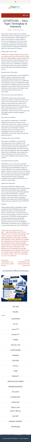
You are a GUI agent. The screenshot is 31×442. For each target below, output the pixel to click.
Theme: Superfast (23, 438)
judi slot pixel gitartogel (12, 248)
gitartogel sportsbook (10, 243)
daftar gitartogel (22, 234)
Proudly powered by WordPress (10, 438)
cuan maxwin (14, 234)
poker (18, 230)
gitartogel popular (9, 241)
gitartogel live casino (10, 239)
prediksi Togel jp (9, 252)
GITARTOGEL (4, 35)
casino (10, 230)
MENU (26, 15)
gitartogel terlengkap (21, 243)
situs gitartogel (24, 252)
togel (2, 232)
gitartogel (3, 237)
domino (15, 230)
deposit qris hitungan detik (13, 235)
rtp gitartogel (17, 252)
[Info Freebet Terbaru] (15, 7)
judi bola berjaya (9, 246)
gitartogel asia (10, 237)
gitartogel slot (17, 241)
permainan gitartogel (15, 250)
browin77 (3, 315)
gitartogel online (20, 239)
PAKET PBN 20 (15, 411)
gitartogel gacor (18, 237)
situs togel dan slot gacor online (9, 254)
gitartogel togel (15, 245)
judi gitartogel (16, 246)
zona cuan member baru (10, 255)
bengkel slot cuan (5, 234)
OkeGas (15, 366)
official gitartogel (5, 250)
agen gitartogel (13, 232)
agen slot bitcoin (21, 232)
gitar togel (23, 235)
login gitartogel (22, 248)
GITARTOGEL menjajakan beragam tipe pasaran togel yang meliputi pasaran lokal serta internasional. (14, 55)
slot (22, 230)
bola (7, 230)
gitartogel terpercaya (6, 245)
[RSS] (15, 2)
